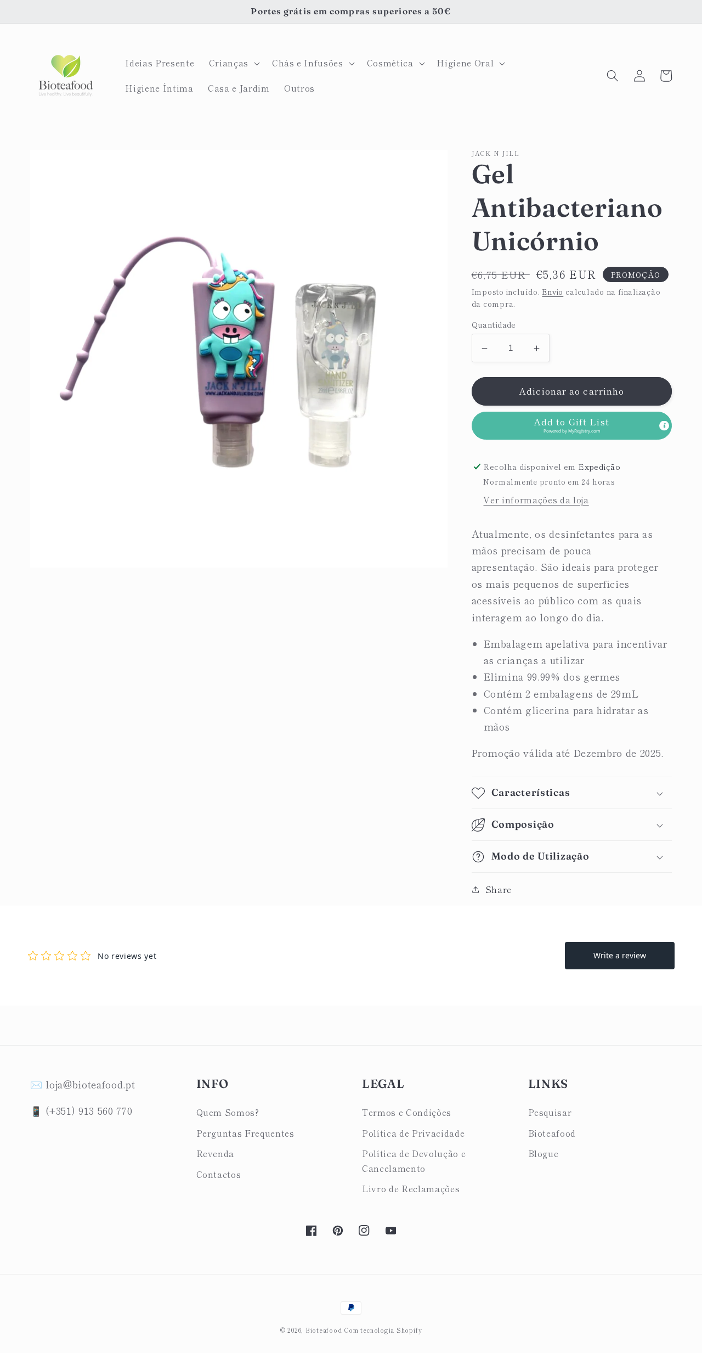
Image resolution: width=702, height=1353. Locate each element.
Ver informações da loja (535, 500)
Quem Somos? (227, 1112)
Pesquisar (550, 1112)
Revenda (215, 1153)
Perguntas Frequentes (245, 1133)
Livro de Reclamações (411, 1188)
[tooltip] (664, 425)
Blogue (543, 1153)
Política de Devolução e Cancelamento (414, 1160)
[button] (233, 63)
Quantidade (494, 324)
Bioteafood (552, 1133)
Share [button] (498, 889)
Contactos (218, 1174)
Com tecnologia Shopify (383, 1330)
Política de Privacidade (413, 1133)
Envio (552, 292)
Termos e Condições (406, 1112)
